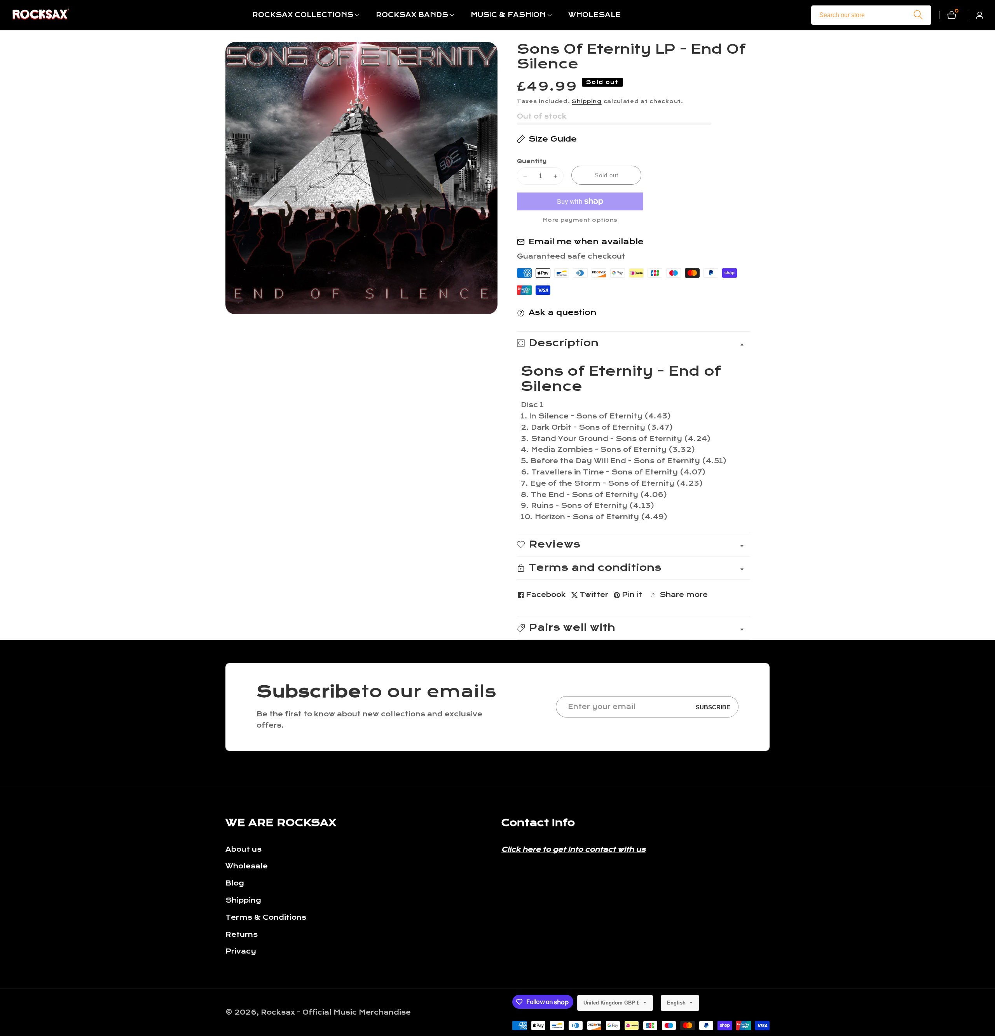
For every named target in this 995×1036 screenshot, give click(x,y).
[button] (302, 15)
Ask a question (563, 312)
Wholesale (246, 866)
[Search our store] (918, 15)
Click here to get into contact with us (573, 849)
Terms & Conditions (265, 918)
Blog (234, 883)
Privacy (240, 951)
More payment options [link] (580, 220)
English (677, 1003)
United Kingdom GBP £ (612, 1003)
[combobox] (871, 15)
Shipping (587, 101)
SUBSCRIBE (713, 707)
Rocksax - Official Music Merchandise (336, 1013)
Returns (241, 935)
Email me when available (586, 241)
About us (243, 849)
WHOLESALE (594, 15)
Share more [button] (684, 595)
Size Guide (553, 139)
